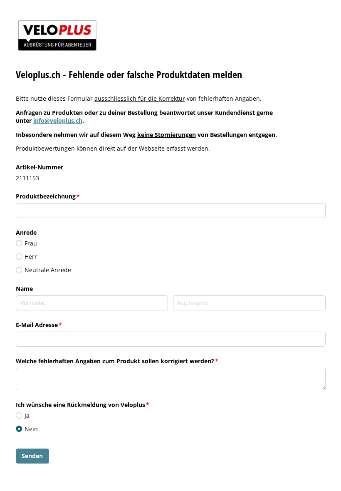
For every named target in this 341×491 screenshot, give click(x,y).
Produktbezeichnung (65, 196)
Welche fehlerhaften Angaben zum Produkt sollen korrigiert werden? (134, 361)
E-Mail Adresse (56, 325)
